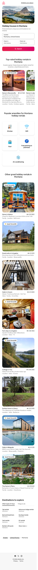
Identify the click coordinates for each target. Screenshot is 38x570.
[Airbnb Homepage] (3, 3)
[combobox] (18, 37)
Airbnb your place (27, 3)
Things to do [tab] (21, 504)
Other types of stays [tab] (8, 504)
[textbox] (10, 43)
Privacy (15, 561)
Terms (21, 561)
